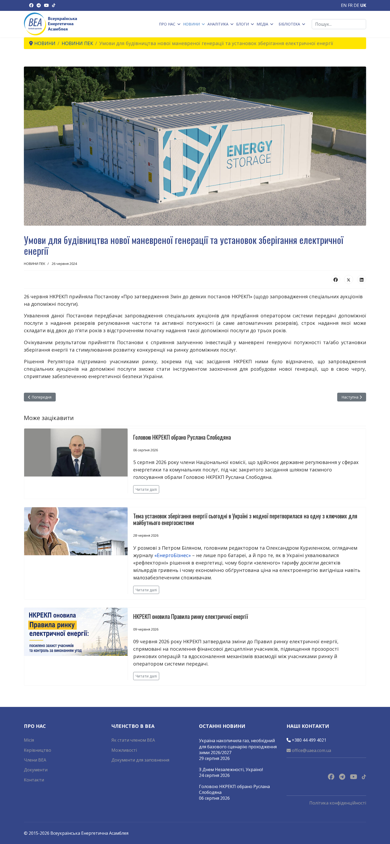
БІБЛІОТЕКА (289, 24)
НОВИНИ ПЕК (34, 263)
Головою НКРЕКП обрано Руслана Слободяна (182, 437)
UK (363, 5)
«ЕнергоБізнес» (172, 555)
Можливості (124, 750)
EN (344, 5)
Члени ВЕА (35, 760)
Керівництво (37, 750)
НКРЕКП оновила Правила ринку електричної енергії (190, 616)
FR (350, 5)
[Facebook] (335, 279)
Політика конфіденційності (337, 803)
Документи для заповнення (140, 760)
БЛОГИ (242, 24)
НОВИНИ (191, 24)
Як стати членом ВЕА (133, 740)
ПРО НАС (167, 24)
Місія (29, 740)
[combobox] (339, 24)
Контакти (34, 780)
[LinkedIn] (361, 279)
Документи (35, 770)
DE (356, 5)
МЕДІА (262, 24)
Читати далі (146, 489)
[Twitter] (348, 279)
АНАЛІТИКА (217, 24)
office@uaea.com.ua (311, 750)
